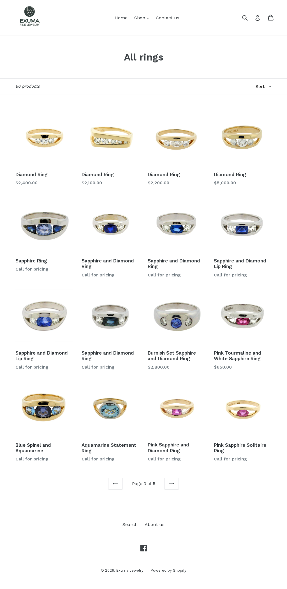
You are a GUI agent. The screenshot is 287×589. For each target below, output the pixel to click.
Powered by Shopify (168, 570)
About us (155, 524)
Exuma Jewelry (130, 570)
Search (130, 524)
